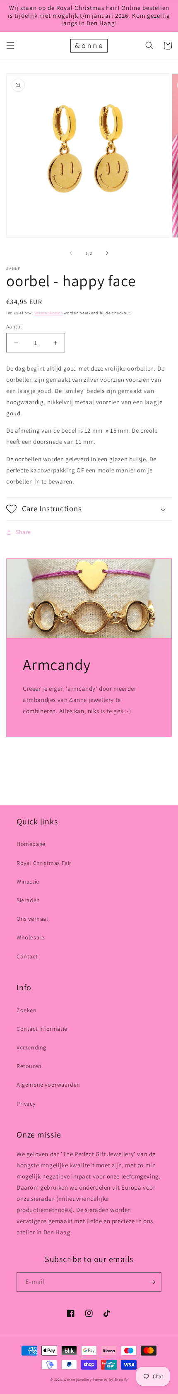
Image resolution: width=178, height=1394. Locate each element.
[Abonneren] (152, 1282)
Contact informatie (42, 1028)
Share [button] (23, 532)
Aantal (14, 326)
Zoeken (27, 1010)
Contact (27, 956)
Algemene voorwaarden (48, 1084)
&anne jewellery (78, 1379)
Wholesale (30, 937)
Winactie (28, 881)
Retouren (29, 1066)
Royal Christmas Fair (44, 863)
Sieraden (28, 900)
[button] (10, 45)
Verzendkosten (48, 313)
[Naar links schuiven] (71, 253)
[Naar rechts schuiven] (107, 253)
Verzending (31, 1047)
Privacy (26, 1103)
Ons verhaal (32, 918)
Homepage (31, 844)
